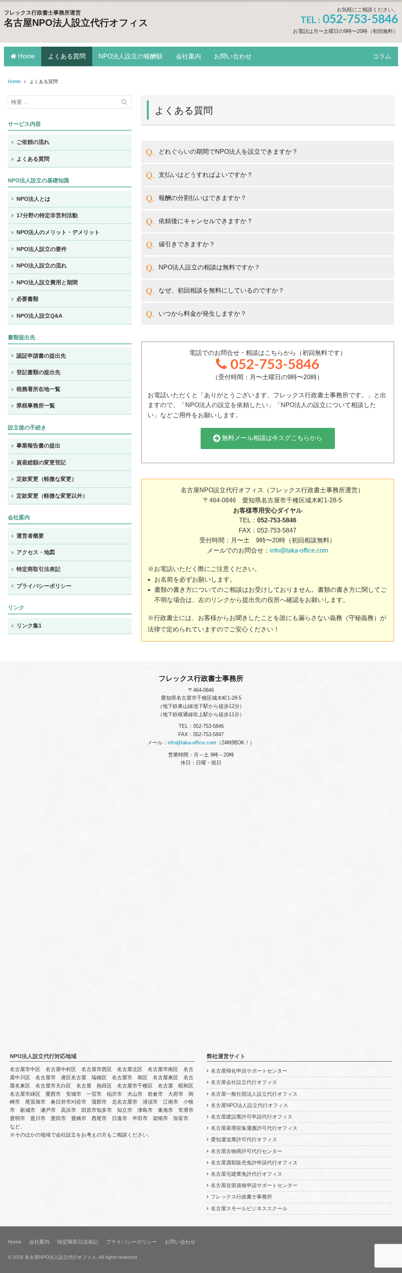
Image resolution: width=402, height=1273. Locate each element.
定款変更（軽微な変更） (46, 479)
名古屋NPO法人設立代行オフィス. (61, 1257)
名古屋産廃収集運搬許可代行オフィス (254, 1128)
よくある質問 (67, 56)
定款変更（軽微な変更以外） (52, 496)
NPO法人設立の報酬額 (131, 56)
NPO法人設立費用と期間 (47, 282)
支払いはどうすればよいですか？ (206, 174)
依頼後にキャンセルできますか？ (206, 221)
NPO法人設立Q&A (39, 316)
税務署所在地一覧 (38, 389)
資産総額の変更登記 (41, 462)
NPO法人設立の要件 (41, 249)
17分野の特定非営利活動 (47, 215)
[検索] (124, 102)
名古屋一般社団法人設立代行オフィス (254, 1094)
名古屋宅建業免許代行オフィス (246, 1174)
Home (25, 56)
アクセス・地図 (35, 552)
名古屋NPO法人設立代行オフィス (76, 22)
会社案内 (188, 56)
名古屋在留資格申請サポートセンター (254, 1185)
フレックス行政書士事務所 (241, 1197)
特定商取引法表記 (38, 569)
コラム (382, 56)
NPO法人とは (33, 199)
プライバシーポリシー (43, 586)
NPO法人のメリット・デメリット (58, 232)
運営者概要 (30, 536)
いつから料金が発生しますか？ (203, 313)
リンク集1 (29, 625)
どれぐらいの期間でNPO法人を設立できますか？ (228, 151)
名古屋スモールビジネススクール (249, 1208)
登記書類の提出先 (38, 372)
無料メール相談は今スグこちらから (271, 438)
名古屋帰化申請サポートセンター (249, 1071)
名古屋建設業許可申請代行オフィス (251, 1117)
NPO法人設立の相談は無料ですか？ (209, 267)
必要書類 (27, 299)
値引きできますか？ (187, 244)
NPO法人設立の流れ (41, 265)
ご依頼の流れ (32, 142)
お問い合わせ (233, 56)
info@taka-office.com (299, 550)
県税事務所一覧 (35, 405)
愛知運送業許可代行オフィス (244, 1139)
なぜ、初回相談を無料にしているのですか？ (221, 290)
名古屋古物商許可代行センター (246, 1151)
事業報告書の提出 (38, 445)
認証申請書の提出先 (41, 356)
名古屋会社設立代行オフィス (244, 1082)
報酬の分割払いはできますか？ (203, 198)
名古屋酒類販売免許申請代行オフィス (254, 1163)
